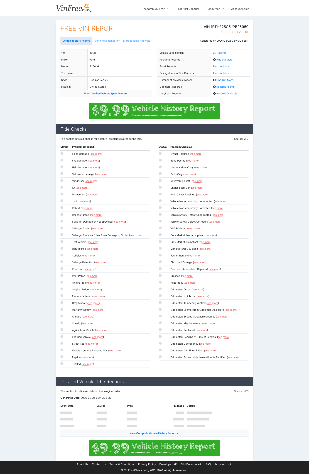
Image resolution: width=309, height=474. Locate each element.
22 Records (219, 52)
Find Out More (224, 79)
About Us (82, 464)
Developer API (168, 464)
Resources (213, 9)
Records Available (226, 93)
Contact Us (99, 464)
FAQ (208, 464)
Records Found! (225, 86)
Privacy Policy (147, 464)
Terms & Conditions (121, 464)
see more (95, 153)
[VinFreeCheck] (74, 7)
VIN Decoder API (191, 464)
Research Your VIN (154, 9)
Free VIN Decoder (188, 9)
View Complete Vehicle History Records (154, 433)
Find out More (224, 59)
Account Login (240, 9)
